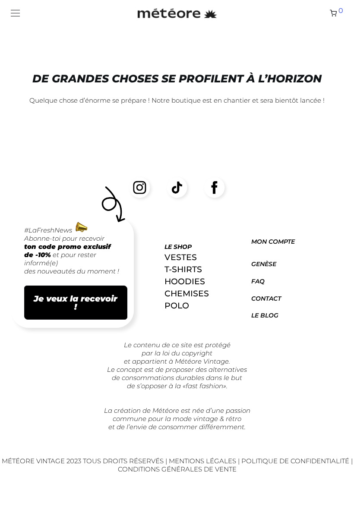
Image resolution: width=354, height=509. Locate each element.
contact (266, 298)
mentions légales (203, 461)
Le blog (264, 315)
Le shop (178, 247)
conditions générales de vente (177, 469)
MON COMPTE (273, 241)
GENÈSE (263, 264)
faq (258, 281)
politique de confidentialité (295, 461)
